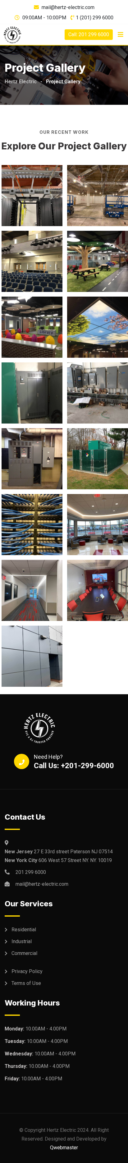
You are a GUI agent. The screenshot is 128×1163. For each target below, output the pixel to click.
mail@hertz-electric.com (68, 7)
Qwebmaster (64, 1148)
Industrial (21, 941)
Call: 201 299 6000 (88, 34)
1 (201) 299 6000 (94, 18)
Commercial (24, 953)
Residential (23, 930)
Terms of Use (26, 983)
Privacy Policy (27, 971)
